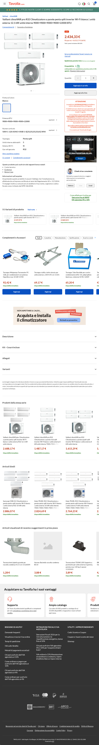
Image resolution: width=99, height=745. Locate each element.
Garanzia (30, 730)
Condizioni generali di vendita (69, 726)
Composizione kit (8, 27)
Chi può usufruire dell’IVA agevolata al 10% (15, 656)
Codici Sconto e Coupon (77, 632)
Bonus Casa (8, 172)
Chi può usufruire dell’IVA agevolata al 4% (15, 671)
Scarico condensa (89, 238)
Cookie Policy (60, 730)
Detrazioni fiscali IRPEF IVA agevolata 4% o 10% (81, 198)
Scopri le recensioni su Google (56, 10)
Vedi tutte (31, 210)
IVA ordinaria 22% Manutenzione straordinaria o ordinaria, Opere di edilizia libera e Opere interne (49, 656)
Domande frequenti (12, 632)
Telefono (70, 185)
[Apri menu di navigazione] (4, 3)
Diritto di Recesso (87, 726)
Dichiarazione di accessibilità (44, 730)
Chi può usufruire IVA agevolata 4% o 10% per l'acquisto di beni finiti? (48, 647)
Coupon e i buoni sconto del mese (81, 637)
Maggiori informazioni (77, 71)
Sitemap (71, 641)
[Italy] (83, 3)
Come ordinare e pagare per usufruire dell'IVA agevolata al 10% (17, 663)
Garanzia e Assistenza (25, 27)
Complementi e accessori (21, 158)
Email (90, 185)
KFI (53, 741)
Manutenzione (60, 238)
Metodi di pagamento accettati (17, 650)
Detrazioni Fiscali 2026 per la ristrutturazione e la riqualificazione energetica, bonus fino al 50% (49, 637)
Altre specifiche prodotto (10, 154)
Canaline (47, 238)
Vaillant (5, 16)
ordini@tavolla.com (84, 127)
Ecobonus (8, 170)
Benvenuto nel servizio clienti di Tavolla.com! (21, 726)
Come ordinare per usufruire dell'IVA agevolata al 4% (16, 678)
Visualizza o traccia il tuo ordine (17, 637)
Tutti (38, 238)
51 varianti (6, 158)
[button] (31, 90)
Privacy (69, 730)
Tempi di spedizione (12, 641)
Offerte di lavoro (52, 726)
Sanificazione (74, 238)
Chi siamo (41, 726)
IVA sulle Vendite (11, 646)
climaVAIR (13, 16)
